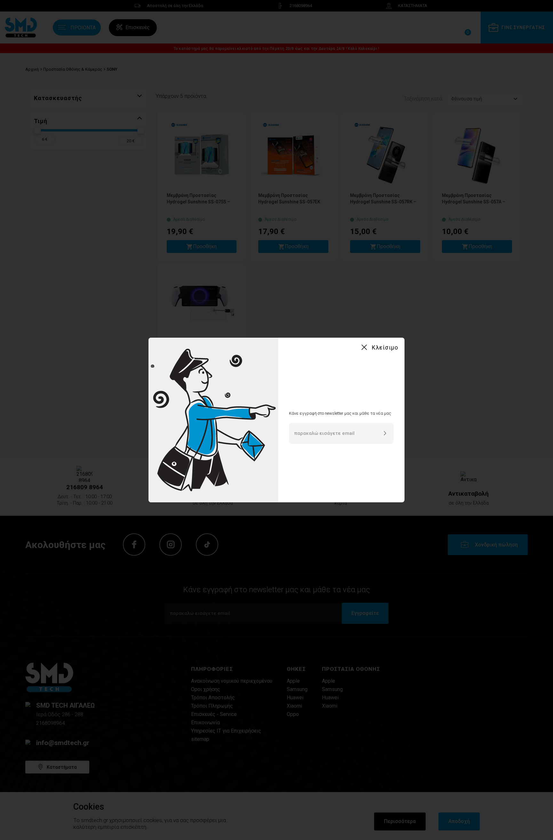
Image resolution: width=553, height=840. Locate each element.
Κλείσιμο (385, 347)
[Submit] (385, 433)
